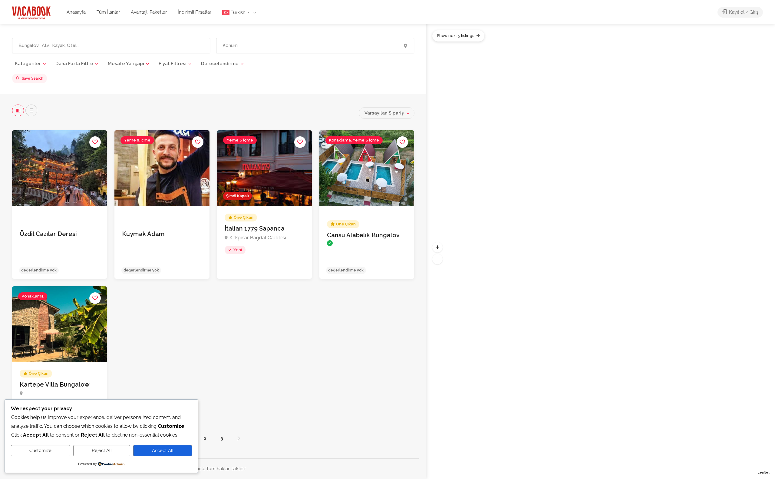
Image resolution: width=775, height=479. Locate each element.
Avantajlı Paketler (149, 12)
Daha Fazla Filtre (74, 63)
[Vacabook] (31, 12)
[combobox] (386, 113)
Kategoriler (28, 63)
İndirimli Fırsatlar (194, 12)
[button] (437, 247)
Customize (40, 450)
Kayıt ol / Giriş (743, 12)
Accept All (162, 450)
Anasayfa (76, 12)
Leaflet (763, 472)
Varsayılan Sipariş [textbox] (384, 113)
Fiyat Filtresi (172, 63)
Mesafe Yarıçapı (126, 63)
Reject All (102, 450)
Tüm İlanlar (108, 12)
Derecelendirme (220, 63)
